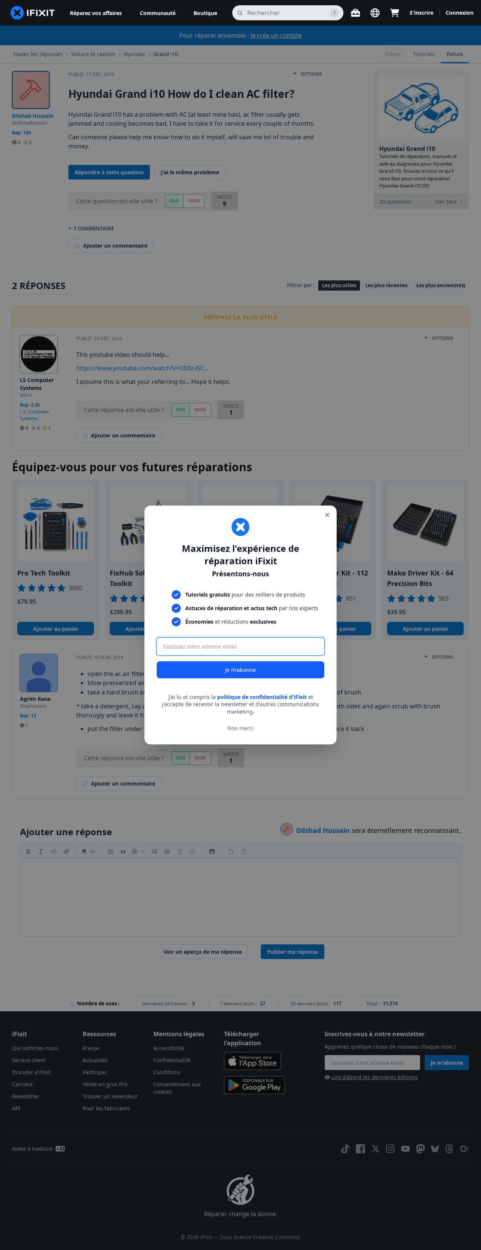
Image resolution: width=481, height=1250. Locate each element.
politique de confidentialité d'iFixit (262, 696)
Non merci (240, 728)
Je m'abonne (240, 669)
